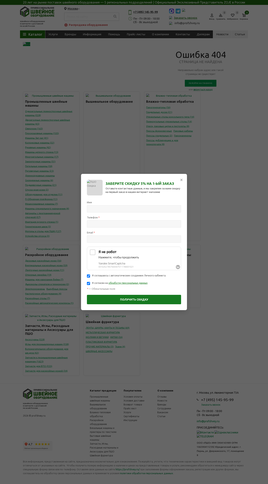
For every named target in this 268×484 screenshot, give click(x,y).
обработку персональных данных (128, 283)
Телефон (93, 217)
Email (91, 232)
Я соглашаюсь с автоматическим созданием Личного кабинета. (129, 275)
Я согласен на (120, 283)
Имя (89, 202)
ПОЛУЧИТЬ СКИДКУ (134, 299)
